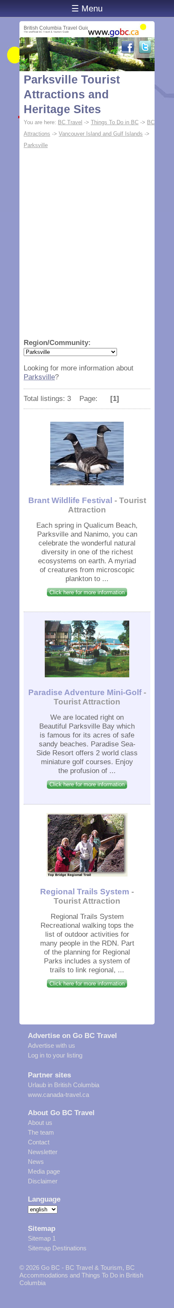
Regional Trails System (84, 891)
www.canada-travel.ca (58, 1094)
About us (40, 1122)
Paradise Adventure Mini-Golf (84, 692)
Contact (38, 1142)
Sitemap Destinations (57, 1248)
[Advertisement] (87, 242)
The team (41, 1132)
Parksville (36, 145)
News (36, 1161)
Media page (44, 1171)
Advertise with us (51, 1045)
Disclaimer (42, 1181)
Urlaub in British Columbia (63, 1084)
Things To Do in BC (115, 122)
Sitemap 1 (42, 1238)
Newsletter (42, 1151)
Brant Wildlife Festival (70, 500)
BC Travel (70, 122)
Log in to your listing (55, 1055)
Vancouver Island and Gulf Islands (101, 134)
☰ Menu (87, 8)
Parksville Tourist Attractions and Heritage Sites (72, 94)
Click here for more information (87, 592)
